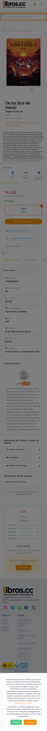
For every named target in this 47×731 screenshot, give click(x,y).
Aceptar (16, 722)
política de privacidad (23, 703)
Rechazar (30, 722)
